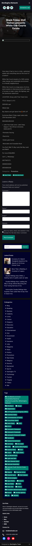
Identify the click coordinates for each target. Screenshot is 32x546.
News (8, 349)
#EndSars (10, 406)
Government (11, 336)
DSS (20, 423)
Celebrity (10, 314)
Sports (9, 369)
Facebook (10, 438)
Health (9, 338)
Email (4, 216)
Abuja (19, 406)
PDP (19, 484)
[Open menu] (29, 3)
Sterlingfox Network (10, 3)
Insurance (10, 341)
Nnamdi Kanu (11, 475)
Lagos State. (19, 452)
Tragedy (9, 380)
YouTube (6, 521)
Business (9, 311)
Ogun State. (11, 481)
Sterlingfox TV (11, 371)
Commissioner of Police (14, 417)
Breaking (9, 308)
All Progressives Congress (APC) (17, 412)
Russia (9, 492)
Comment (5, 190)
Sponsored (10, 366)
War (8, 385)
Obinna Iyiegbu (12, 478)
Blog (8, 305)
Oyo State (10, 484)
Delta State (10, 423)
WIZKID (16, 495)
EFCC (9, 426)
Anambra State (12, 414)
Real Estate (10, 358)
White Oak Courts (19, 175)
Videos (9, 382)
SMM (5, 524)
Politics (9, 352)
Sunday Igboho (20, 492)
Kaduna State (11, 449)
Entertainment (11, 330)
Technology (10, 374)
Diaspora (9, 322)
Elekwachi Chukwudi (13, 432)
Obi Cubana (23, 475)
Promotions (14, 171)
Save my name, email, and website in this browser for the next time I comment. (16, 232)
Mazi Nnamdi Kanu (13, 461)
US (8, 495)
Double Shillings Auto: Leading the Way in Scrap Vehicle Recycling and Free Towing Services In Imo (15, 284)
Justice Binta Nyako (21, 447)
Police (19, 487)
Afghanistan (11, 409)
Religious (9, 360)
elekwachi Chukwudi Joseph (16, 435)
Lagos (9, 452)
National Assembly (13, 464)
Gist (8, 333)
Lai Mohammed (12, 455)
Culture (9, 319)
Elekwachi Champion (13, 429)
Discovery (10, 325)
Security (9, 363)
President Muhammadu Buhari (16, 489)
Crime (9, 316)
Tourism (9, 377)
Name (4, 208)
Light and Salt (11, 458)
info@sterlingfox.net (11, 530)
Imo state (20, 444)
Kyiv (21, 449)
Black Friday (8, 175)
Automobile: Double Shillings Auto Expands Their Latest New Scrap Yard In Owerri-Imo (16, 291)
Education (10, 327)
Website (4, 223)
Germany (10, 444)
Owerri (21, 481)
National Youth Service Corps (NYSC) (15, 468)
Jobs (8, 344)
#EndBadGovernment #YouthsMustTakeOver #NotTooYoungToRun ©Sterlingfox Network (16, 400)
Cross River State (12, 420)
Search (25, 247)
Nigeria (9, 472)
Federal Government (13, 441)
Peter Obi (10, 487)
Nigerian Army (20, 472)
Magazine (10, 347)
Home (5, 517)
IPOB (8, 447)
